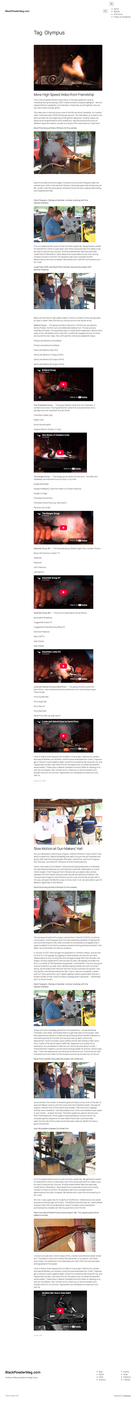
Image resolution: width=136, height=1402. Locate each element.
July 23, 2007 (38, 1335)
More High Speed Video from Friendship (64, 94)
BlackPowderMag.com (17, 11)
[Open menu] (105, 11)
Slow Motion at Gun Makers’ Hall (58, 849)
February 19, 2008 (39, 781)
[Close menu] (111, 4)
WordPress (127, 1396)
